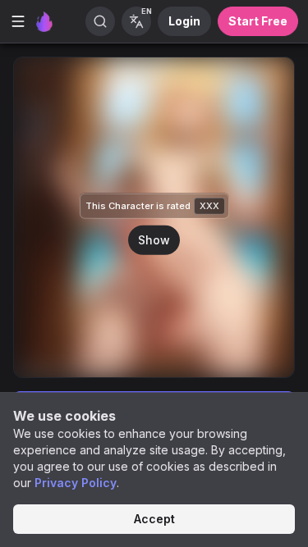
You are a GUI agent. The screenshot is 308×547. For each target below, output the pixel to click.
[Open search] (100, 21)
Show (154, 239)
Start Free (257, 21)
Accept (154, 519)
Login (184, 21)
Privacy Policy (75, 483)
